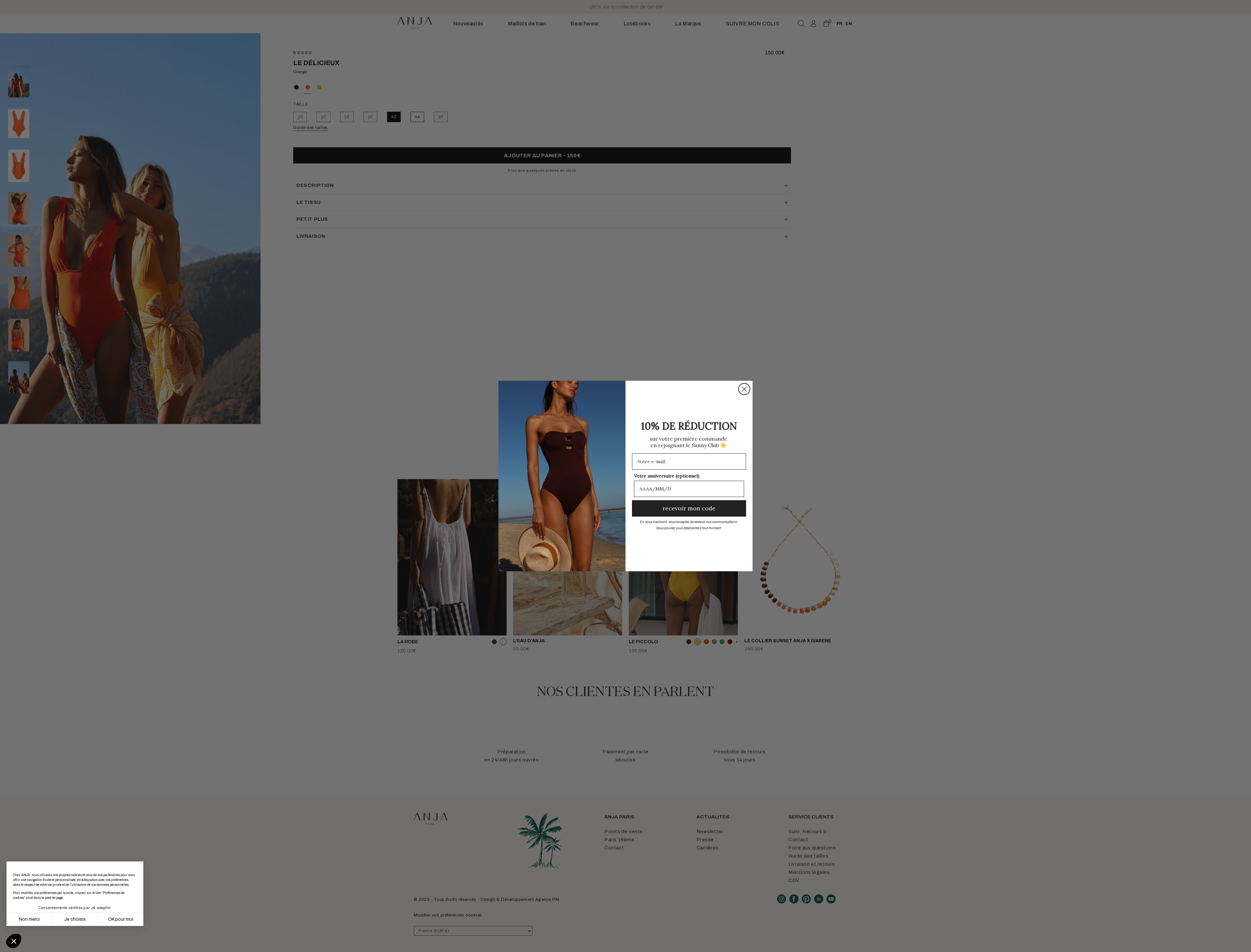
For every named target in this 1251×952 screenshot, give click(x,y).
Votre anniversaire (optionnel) (666, 476)
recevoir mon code (689, 508)
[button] (14, 941)
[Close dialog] (744, 389)
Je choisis (75, 919)
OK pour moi (120, 919)
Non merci (29, 919)
